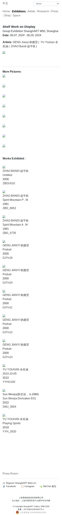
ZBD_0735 (9, 232)
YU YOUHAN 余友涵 (15, 369)
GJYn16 (8, 257)
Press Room (10, 473)
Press (54, 11)
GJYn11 (7, 307)
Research (43, 11)
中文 (5, 3)
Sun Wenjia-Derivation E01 (19, 398)
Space (16, 15)
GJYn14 (8, 357)
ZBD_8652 (9, 208)
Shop (7, 15)
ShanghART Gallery (31, 506)
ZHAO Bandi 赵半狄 (23, 46)
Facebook (10, 486)
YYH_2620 (9, 431)
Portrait (7, 249)
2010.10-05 (10, 373)
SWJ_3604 (9, 406)
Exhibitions (19, 11)
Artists (31, 11)
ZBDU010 (9, 183)
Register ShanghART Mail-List (21, 483)
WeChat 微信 (49, 486)
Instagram (29, 486)
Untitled (7, 175)
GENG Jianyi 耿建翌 (25, 42)
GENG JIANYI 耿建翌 (16, 245)
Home (6, 11)
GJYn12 (8, 332)
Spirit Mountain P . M (15, 199)
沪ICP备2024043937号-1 (33, 509)
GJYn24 (8, 282)
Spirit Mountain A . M (15, 224)
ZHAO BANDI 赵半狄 (16, 170)
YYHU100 (9, 381)
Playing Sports (11, 423)
